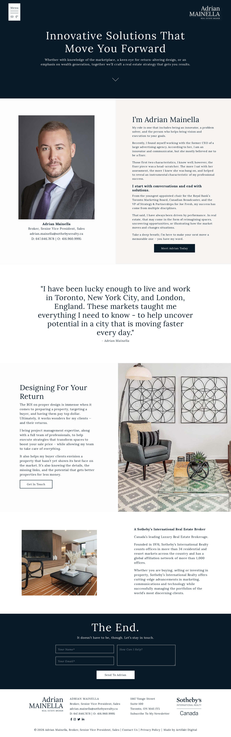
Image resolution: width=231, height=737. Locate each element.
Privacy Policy (150, 729)
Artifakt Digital (186, 729)
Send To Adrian (115, 675)
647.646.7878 (45, 239)
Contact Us (129, 729)
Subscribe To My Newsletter (150, 713)
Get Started (34, 11)
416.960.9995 (72, 239)
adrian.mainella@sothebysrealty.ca (56, 234)
